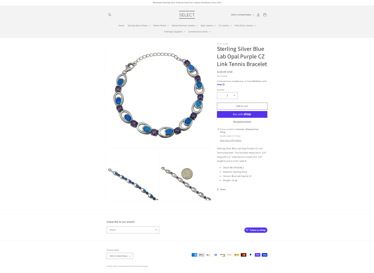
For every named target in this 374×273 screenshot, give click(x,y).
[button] (110, 15)
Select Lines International (123, 266)
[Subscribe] (156, 229)
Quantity (220, 90)
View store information (230, 140)
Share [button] (223, 189)
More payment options (242, 121)
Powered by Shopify (140, 266)
